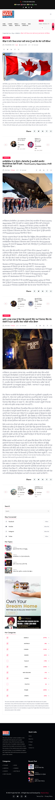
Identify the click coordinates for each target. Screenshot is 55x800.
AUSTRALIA (17, 771)
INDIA (29, 24)
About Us (31, 739)
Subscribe (46, 526)
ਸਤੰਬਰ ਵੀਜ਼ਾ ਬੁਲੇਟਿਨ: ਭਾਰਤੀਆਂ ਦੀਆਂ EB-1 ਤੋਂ (22, 488)
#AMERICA (6, 157)
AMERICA (15, 547)
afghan (40, 23)
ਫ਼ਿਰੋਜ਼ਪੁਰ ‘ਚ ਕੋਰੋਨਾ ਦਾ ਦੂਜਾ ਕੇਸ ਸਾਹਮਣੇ (38, 140)
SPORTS (4, 25)
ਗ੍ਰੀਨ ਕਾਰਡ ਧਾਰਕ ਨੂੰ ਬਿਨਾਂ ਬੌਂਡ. (20, 564)
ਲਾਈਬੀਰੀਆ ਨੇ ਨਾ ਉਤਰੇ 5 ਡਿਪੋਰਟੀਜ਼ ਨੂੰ (39, 488)
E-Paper (31, 742)
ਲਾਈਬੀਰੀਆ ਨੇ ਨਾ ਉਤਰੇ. (40, 774)
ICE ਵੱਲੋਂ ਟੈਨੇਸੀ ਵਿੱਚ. (39, 767)
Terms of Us (40, 796)
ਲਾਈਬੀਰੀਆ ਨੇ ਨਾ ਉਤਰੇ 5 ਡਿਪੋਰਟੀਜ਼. (21, 556)
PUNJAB (24, 24)
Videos (30, 745)
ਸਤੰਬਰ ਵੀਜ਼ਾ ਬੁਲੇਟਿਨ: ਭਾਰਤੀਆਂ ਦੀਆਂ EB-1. (23, 571)
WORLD (16, 24)
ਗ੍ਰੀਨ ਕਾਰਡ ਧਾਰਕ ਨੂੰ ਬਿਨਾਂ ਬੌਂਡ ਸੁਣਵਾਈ (22, 300)
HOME (4, 24)
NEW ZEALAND (7, 774)
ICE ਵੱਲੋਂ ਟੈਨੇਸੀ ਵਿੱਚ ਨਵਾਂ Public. (20, 549)
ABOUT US (17, 25)
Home (30, 736)
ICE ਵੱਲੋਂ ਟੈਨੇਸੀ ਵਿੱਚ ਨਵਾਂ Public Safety (38, 300)
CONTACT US (25, 25)
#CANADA (6, 37)
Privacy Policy (48, 796)
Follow (46, 521)
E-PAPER (10, 24)
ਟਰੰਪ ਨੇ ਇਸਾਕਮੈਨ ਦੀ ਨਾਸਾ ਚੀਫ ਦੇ (22, 139)
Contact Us (31, 747)
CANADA (16, 768)
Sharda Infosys (45, 793)
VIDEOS (10, 25)
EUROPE (5, 771)
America (45, 23)
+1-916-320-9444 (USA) (28, 1)
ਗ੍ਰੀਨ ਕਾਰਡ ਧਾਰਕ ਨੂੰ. (40, 781)
